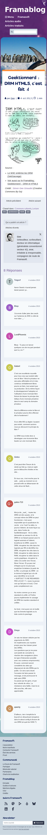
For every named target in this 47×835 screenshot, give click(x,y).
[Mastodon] (13, 805)
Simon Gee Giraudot (22, 188)
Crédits (5, 793)
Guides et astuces (9, 786)
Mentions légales (9, 788)
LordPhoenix (20, 335)
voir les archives (24, 829)
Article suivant (35, 201)
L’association (8, 745)
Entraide (6, 783)
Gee (13, 98)
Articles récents (12, 228)
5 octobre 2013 (34, 505)
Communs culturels (23, 209)
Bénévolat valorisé (9, 769)
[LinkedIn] (6, 810)
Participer (6, 767)
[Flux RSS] (6, 805)
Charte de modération (11, 774)
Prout (5, 755)
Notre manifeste (9, 748)
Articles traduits (14, 25)
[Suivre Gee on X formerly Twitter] (40, 234)
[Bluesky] (34, 805)
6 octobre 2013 (34, 707)
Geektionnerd (13, 212)
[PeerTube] (20, 805)
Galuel (17, 366)
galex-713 (18, 502)
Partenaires (7, 772)
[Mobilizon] (27, 805)
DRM (4, 212)
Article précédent (13, 201)
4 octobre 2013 (34, 280)
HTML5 (22, 212)
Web (28, 212)
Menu (11, 17)
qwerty (17, 707)
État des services (9, 753)
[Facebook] (13, 810)
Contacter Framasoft (11, 750)
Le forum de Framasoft (11, 764)
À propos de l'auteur (16, 222)
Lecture (35, 209)
